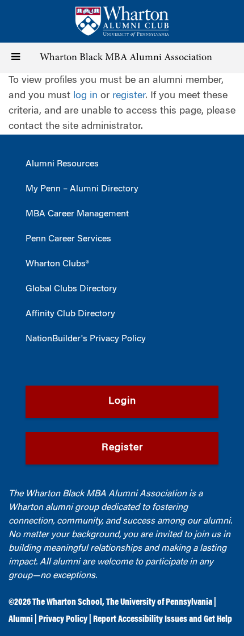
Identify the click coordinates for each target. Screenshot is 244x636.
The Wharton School (67, 602)
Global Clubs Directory (71, 289)
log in (85, 96)
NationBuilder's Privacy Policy (86, 339)
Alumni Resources (62, 164)
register (128, 96)
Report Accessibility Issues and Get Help (162, 619)
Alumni (21, 619)
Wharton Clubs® (57, 264)
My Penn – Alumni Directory (82, 189)
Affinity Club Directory (70, 314)
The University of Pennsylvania (159, 602)
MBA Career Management (77, 214)
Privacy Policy (63, 619)
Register (122, 448)
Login (122, 401)
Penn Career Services (68, 239)
